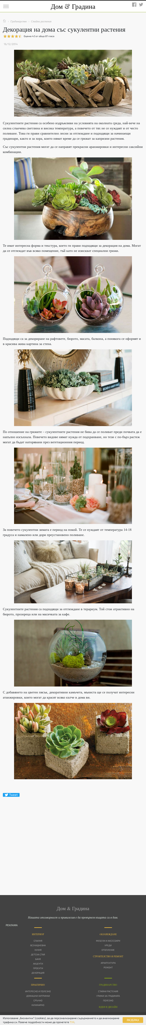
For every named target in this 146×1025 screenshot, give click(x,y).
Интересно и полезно (38, 991)
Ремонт (108, 967)
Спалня (38, 940)
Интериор (38, 934)
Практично (38, 984)
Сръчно (37, 1000)
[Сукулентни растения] (73, 486)
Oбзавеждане (108, 934)
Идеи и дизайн (108, 1006)
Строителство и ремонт (108, 956)
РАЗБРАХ (133, 1020)
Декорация (38, 972)
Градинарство (108, 984)
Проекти (38, 968)
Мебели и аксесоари (108, 940)
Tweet (13, 794)
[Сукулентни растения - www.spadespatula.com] (73, 653)
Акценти (38, 963)
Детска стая (38, 954)
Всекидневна (38, 945)
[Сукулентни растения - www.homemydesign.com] (73, 198)
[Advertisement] (73, 839)
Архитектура (108, 962)
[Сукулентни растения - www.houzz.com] (73, 741)
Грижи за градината (108, 995)
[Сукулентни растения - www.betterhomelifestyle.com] (73, 571)
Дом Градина (73, 6)
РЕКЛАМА (12, 925)
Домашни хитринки (38, 995)
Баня (38, 959)
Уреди (108, 945)
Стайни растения (108, 991)
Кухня (38, 949)
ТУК (72, 1022)
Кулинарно (38, 1005)
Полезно (108, 1000)
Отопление (108, 949)
